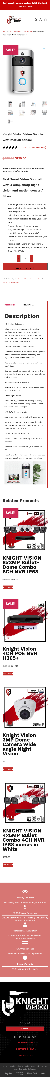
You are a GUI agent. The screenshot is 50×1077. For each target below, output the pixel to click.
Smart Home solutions (25, 31)
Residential (12, 31)
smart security (14, 282)
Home (5, 31)
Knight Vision (15, 1066)
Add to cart (25, 268)
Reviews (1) (28, 305)
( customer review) (32, 147)
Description (9, 305)
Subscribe (25, 1029)
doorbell (5, 282)
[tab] (9, 305)
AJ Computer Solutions (26, 1069)
